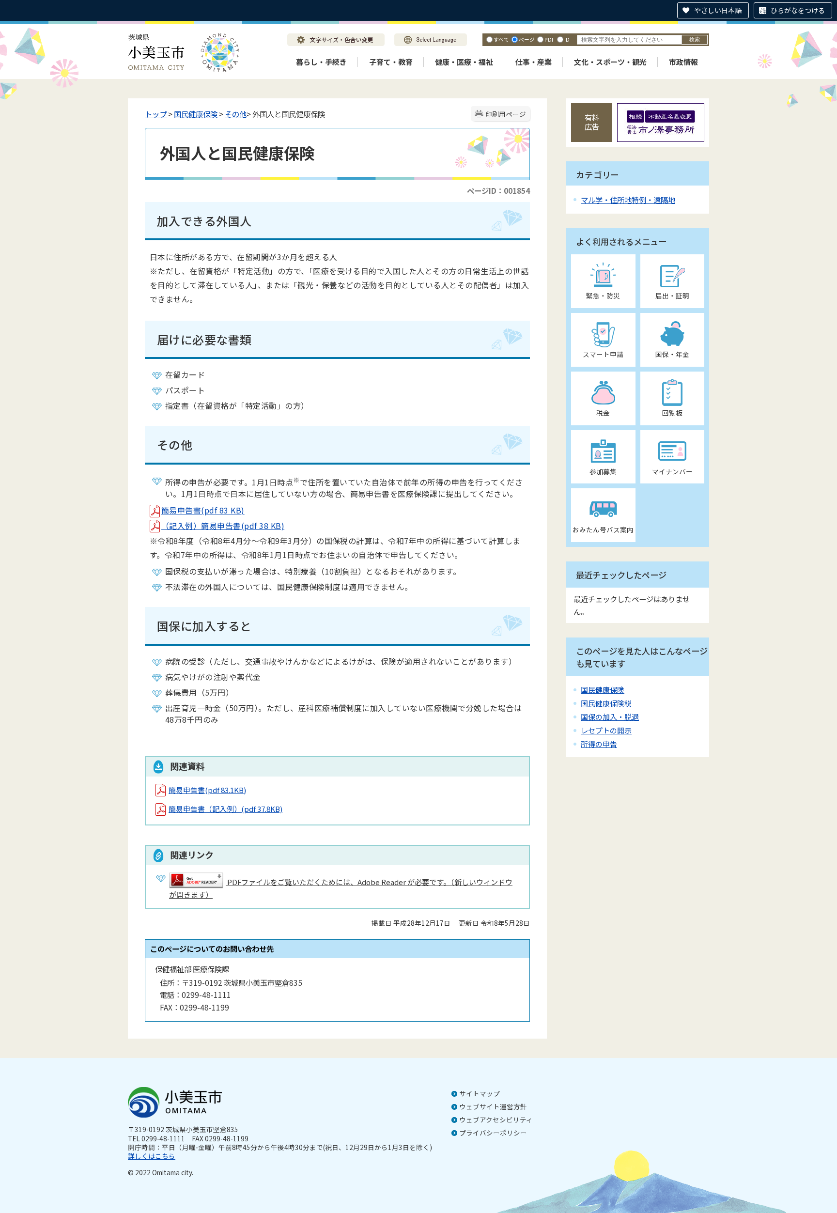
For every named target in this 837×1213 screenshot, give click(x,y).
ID (567, 39)
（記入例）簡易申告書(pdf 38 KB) (222, 525)
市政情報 (683, 62)
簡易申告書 (207, 790)
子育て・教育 (391, 62)
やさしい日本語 (718, 10)
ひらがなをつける (798, 10)
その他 (236, 114)
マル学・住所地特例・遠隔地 (628, 199)
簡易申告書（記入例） (225, 809)
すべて (501, 39)
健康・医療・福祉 (464, 62)
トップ (156, 114)
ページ (527, 39)
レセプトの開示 (606, 730)
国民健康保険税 (606, 703)
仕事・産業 (533, 62)
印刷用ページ (505, 114)
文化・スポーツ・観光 (610, 62)
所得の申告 (599, 744)
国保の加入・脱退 (610, 717)
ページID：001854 (498, 190)
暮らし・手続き (321, 62)
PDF (549, 39)
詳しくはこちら (151, 1156)
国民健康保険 (195, 114)
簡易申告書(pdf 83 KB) (203, 510)
